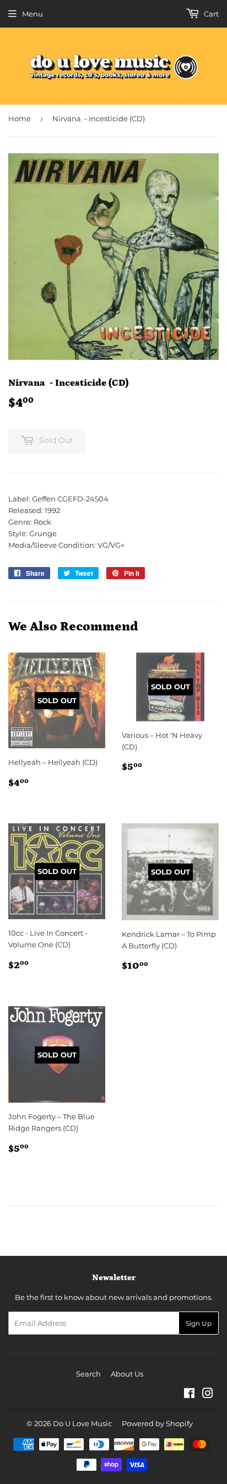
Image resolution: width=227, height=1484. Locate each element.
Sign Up (199, 1323)
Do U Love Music (82, 1423)
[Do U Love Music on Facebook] (189, 1394)
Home (19, 118)
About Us (127, 1373)
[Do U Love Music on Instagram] (207, 1394)
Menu (32, 13)
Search (88, 1373)
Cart (210, 13)
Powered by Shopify (157, 1423)
